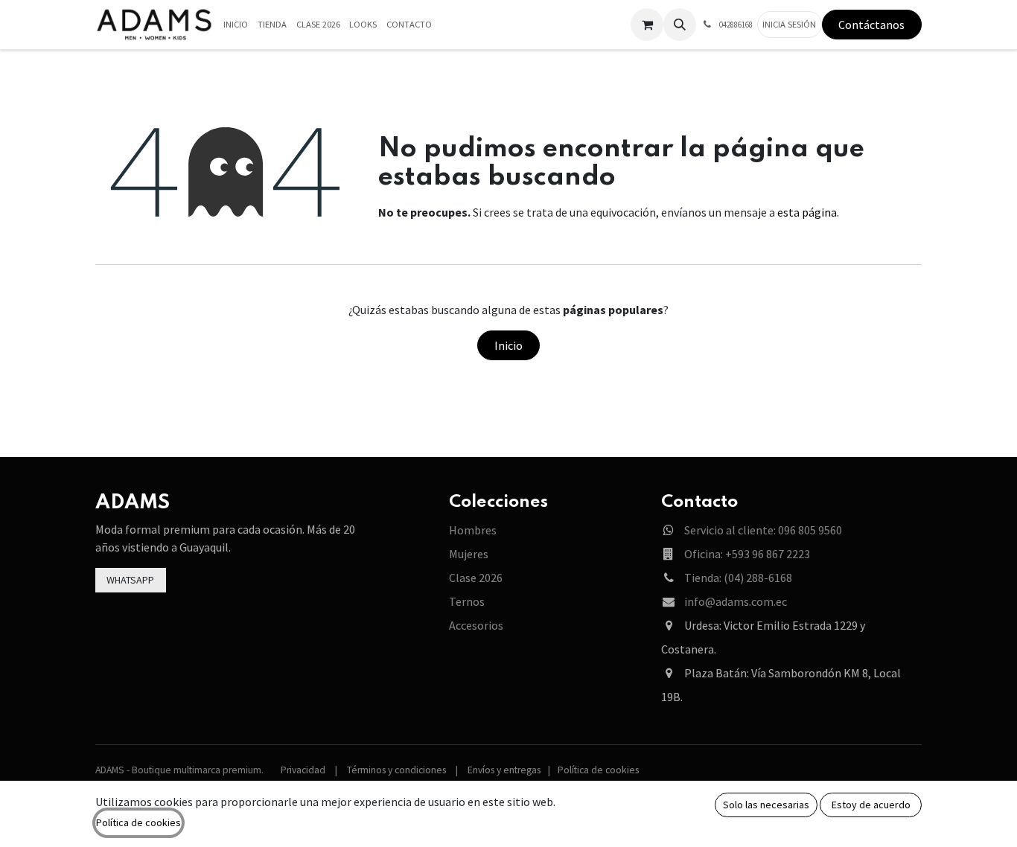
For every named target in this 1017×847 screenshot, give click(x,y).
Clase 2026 (476, 577)
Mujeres (468, 553)
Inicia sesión (789, 24)
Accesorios (476, 625)
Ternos (467, 601)
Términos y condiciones (396, 770)
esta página (807, 212)
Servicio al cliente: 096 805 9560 (763, 529)
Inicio (508, 345)
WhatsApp (130, 579)
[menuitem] (236, 25)
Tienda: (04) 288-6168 (738, 577)
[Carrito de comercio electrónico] (647, 24)
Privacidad (303, 770)
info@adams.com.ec (735, 601)
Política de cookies (598, 770)
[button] (679, 24)
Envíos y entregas (504, 770)
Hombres (473, 529)
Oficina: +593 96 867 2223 (747, 553)
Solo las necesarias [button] (766, 804)
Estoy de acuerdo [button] (871, 804)
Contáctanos (871, 24)
